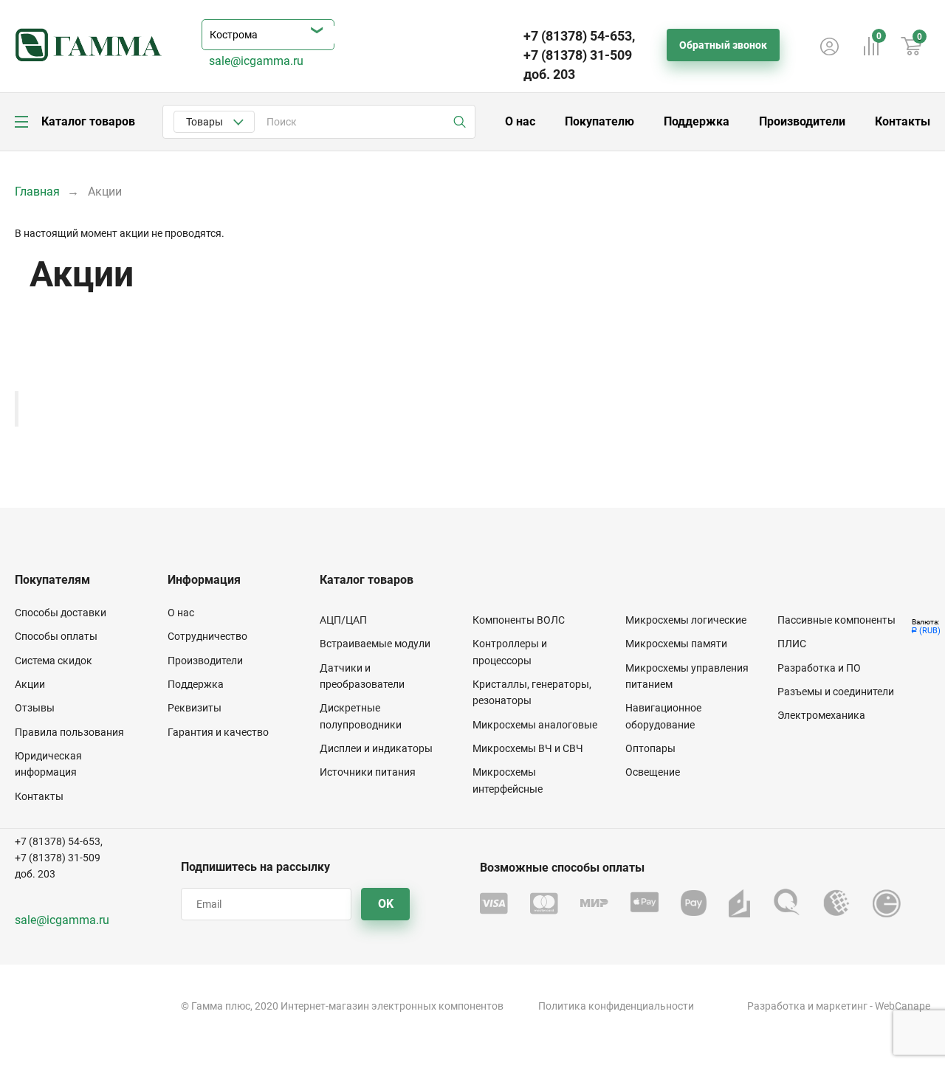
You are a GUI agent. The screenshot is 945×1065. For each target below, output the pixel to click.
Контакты (902, 121)
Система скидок (53, 660)
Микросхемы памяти (676, 643)
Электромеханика (821, 715)
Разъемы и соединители (835, 691)
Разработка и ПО (819, 668)
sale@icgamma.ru (256, 61)
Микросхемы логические (685, 620)
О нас (520, 121)
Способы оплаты (56, 636)
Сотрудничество (207, 636)
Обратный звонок (723, 45)
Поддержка (696, 121)
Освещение (652, 772)
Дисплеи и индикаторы (376, 748)
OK (386, 904)
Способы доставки (60, 612)
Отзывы (35, 708)
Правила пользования (69, 732)
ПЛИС (791, 643)
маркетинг (841, 1006)
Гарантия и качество (218, 732)
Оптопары (650, 748)
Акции (30, 684)
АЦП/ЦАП (343, 620)
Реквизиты (194, 708)
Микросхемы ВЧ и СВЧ (527, 748)
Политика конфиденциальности (616, 1006)
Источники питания (368, 772)
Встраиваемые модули (375, 643)
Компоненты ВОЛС (518, 620)
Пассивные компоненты (836, 620)
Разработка (776, 1006)
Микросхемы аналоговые (534, 725)
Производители (802, 121)
